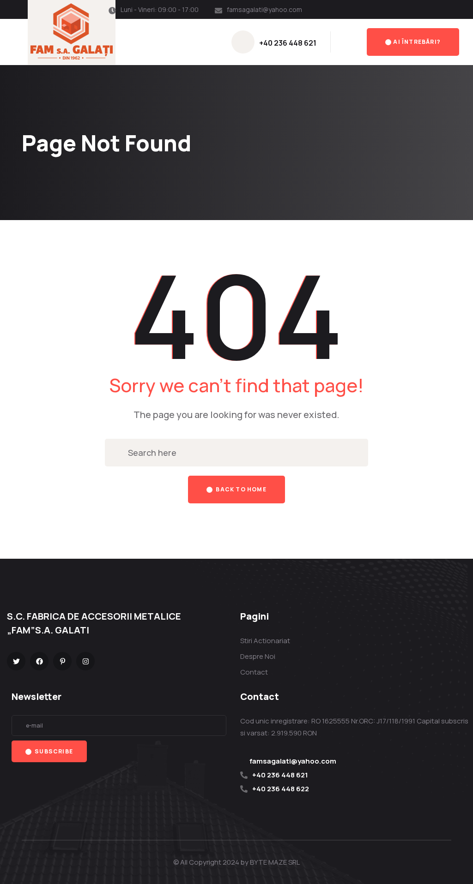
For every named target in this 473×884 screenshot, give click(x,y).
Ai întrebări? (417, 42)
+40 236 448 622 (280, 789)
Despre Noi (257, 656)
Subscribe (53, 751)
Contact (254, 672)
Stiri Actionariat (265, 640)
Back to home (240, 489)
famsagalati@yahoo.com (264, 9)
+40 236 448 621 (287, 43)
